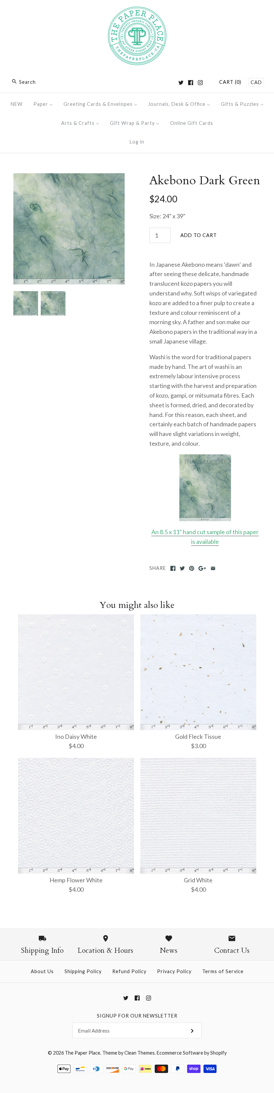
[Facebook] (190, 82)
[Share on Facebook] (172, 568)
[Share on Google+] (202, 568)
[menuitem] (16, 104)
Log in (137, 142)
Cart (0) (230, 82)
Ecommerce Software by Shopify (192, 1053)
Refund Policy (129, 971)
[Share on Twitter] (182, 568)
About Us (42, 971)
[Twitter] (180, 82)
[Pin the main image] (191, 568)
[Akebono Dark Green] (69, 178)
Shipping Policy (83, 971)
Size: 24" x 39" (167, 216)
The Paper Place (82, 1053)
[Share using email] (213, 568)
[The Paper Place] (137, 11)
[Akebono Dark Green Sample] (205, 487)
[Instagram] (200, 82)
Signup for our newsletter (137, 1016)
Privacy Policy (174, 971)
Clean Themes (139, 1053)
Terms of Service (223, 971)
